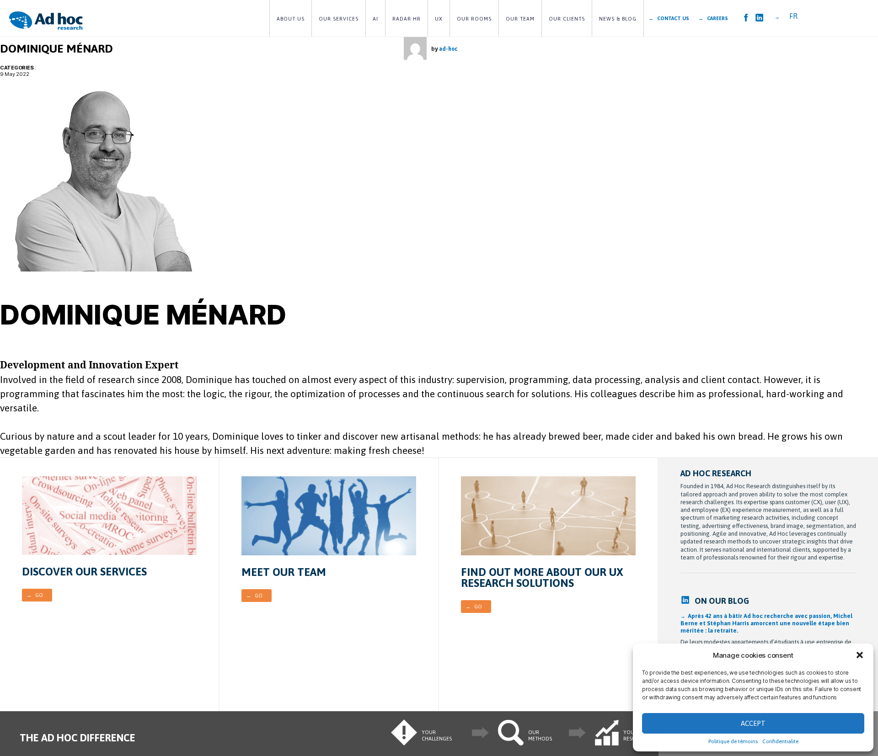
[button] (859, 655)
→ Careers (713, 18)
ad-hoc (448, 49)
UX (439, 18)
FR (793, 16)
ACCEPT (753, 723)
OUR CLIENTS (567, 18)
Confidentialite (780, 741)
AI (375, 18)
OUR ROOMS (474, 18)
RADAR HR (406, 18)
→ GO (35, 595)
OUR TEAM (520, 18)
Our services (339, 18)
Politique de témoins (733, 741)
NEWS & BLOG (618, 18)
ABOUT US (291, 18)
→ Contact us (668, 18)
